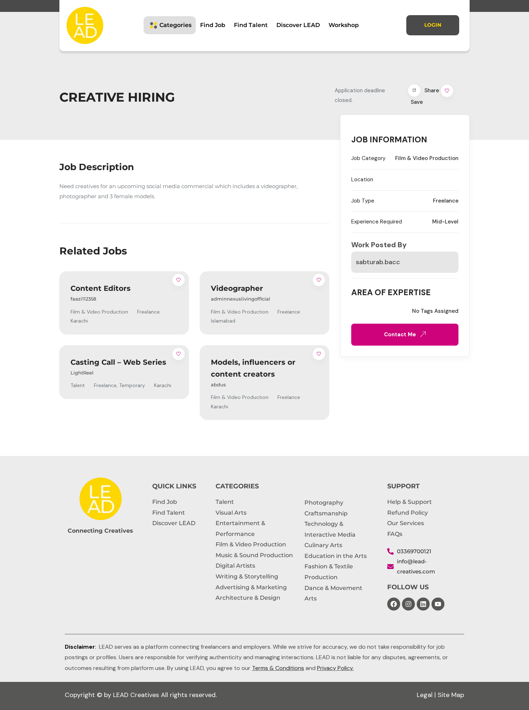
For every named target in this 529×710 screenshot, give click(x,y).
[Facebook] (393, 604)
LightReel (82, 373)
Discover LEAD (298, 25)
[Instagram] (408, 604)
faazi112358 (83, 299)
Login (432, 25)
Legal (425, 695)
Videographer (237, 288)
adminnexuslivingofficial (240, 299)
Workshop (344, 25)
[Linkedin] (423, 604)
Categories (175, 25)
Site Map (451, 695)
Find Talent (251, 25)
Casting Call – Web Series (118, 362)
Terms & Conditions (278, 668)
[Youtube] (437, 604)
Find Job (212, 25)
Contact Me (400, 334)
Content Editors (101, 288)
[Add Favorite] (178, 280)
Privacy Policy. (335, 668)
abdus (218, 384)
